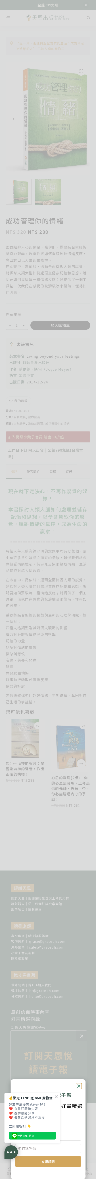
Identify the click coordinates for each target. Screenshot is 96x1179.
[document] (48, 589)
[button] (79, 1086)
